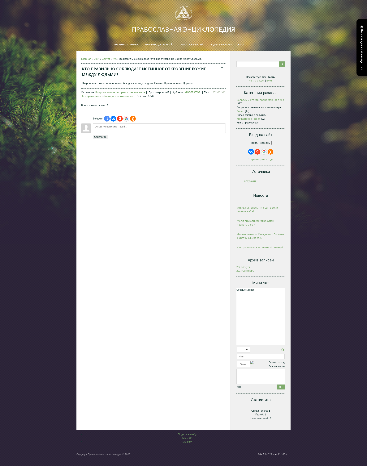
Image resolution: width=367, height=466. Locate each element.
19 (114, 58)
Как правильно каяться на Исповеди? (260, 247)
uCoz (288, 454)
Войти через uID (260, 142)
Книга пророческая (248, 118)
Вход (269, 80)
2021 (96, 58)
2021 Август (243, 267)
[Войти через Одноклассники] (133, 119)
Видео (240, 111)
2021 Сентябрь (245, 270)
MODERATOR (192, 92)
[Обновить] (283, 350)
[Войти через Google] (126, 119)
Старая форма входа (260, 159)
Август (106, 58)
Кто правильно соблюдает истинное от (107, 96)
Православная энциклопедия (183, 29)
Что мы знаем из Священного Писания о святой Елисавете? (260, 236)
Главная (86, 58)
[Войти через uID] (107, 119)
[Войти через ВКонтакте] (113, 119)
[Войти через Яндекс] (120, 119)
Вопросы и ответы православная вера (120, 92)
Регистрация (256, 80)
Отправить (100, 136)
